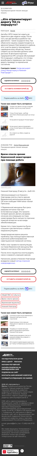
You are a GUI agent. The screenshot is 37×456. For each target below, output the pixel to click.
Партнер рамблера (19, 445)
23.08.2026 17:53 (6, 145)
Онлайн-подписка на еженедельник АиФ (11, 368)
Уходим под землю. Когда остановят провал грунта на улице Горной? (21, 107)
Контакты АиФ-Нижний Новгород (17, 375)
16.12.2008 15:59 (6, 8)
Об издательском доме (12, 359)
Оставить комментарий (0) (17, 89)
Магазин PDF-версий (11, 365)
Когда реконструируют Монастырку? (22, 120)
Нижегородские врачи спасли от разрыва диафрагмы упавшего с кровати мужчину (20, 337)
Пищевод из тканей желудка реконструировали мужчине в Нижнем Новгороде (19, 330)
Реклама (18, 362)
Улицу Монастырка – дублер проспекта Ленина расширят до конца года (22, 114)
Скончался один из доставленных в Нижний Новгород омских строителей (21, 317)
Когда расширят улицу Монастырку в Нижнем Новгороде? (15, 70)
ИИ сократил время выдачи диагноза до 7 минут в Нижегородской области (22, 342)
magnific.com (6, 187)
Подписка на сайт (10, 372)
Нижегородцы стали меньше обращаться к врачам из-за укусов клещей (21, 323)
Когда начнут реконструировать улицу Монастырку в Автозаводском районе (21, 128)
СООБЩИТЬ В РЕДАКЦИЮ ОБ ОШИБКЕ (17, 378)
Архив (12, 31)
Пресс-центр (7, 362)
